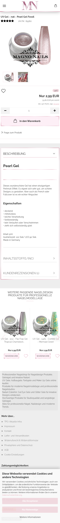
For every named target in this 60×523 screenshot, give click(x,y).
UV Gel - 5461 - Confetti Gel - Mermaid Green (46, 340)
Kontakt (7, 431)
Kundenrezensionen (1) (21, 273)
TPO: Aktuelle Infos (13, 421)
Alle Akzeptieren (30, 501)
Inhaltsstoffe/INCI (18, 258)
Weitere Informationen (30, 517)
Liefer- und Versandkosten (16, 436)
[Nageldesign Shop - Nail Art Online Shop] (30, 6)
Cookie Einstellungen (14, 454)
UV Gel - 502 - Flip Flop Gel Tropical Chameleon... (14, 340)
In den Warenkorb (30, 121)
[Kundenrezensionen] (7, 22)
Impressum (9, 426)
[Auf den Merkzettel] (27, 356)
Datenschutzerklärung (12, 495)
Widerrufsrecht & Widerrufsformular (21, 440)
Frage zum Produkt (13, 132)
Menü (4, 5)
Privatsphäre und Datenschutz (18, 445)
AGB (6, 450)
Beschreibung (14, 154)
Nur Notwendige (30, 509)
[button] (5, 110)
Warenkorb (11, 356)
